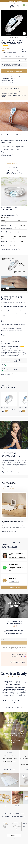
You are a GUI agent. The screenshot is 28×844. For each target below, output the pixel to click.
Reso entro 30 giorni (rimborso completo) (11, 76)
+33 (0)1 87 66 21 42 (14, 581)
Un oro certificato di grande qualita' (9, 232)
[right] (24, 33)
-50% (3, 50)
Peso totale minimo (6, 242)
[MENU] (2, 4)
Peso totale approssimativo (7, 228)
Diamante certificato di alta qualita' (9, 249)
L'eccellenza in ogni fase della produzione (11, 214)
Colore (3, 223)
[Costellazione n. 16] (14, 23)
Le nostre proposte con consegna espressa (12, 66)
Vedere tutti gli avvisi (6, 374)
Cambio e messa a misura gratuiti (9, 78)
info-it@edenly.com (16, 825)
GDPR (25, 816)
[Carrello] (26, 5)
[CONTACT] (16, 829)
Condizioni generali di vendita (16, 813)
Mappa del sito (5, 816)
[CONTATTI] (24, 5)
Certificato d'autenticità (7, 80)
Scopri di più (14, 649)
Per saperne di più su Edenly (12, 707)
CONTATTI (6, 813)
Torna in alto (14, 835)
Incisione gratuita (19, 60)
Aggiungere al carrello (14, 70)
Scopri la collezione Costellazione (9, 472)
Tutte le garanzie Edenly (7, 83)
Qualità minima (5, 225)
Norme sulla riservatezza (16, 816)
